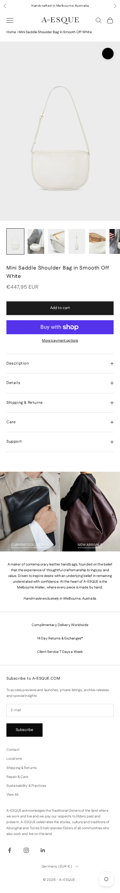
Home (11, 32)
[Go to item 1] (15, 241)
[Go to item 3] (56, 241)
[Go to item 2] (36, 241)
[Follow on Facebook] (9, 850)
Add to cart (60, 308)
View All (12, 794)
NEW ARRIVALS (90, 545)
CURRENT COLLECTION (30, 545)
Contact (13, 749)
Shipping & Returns (21, 768)
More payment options (60, 340)
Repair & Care (17, 776)
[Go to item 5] (97, 241)
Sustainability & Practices (26, 785)
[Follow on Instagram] (26, 850)
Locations (14, 758)
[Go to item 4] (77, 241)
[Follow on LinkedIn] (43, 850)
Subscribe (24, 730)
